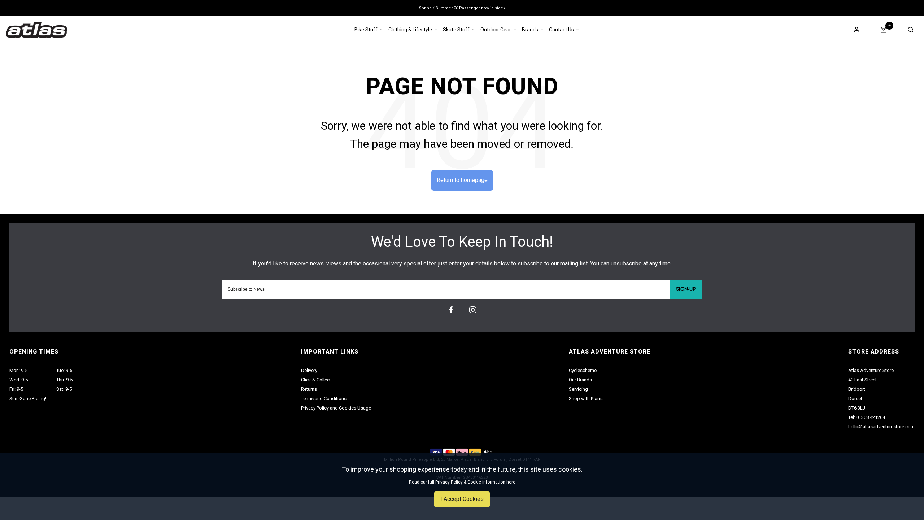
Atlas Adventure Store (871, 370)
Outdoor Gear (495, 29)
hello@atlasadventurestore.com (881, 426)
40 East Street (862, 379)
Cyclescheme (583, 370)
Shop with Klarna (586, 398)
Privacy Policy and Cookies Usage (336, 408)
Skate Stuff (456, 29)
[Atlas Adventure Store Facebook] (451, 310)
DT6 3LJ (856, 408)
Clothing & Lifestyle (410, 29)
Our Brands (580, 379)
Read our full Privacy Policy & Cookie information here (462, 482)
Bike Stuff (366, 29)
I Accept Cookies (462, 498)
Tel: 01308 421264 (866, 417)
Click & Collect (316, 379)
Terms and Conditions (323, 398)
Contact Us (561, 29)
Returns (309, 389)
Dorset (855, 398)
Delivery (309, 370)
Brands (530, 29)
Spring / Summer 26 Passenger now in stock (462, 8)
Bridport (856, 389)
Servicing (578, 389)
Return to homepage (462, 180)
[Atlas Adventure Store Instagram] (473, 310)
